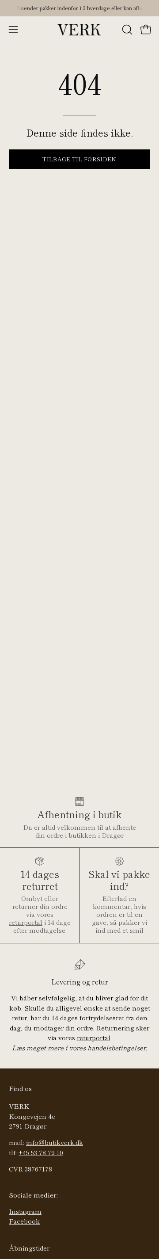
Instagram (25, 1211)
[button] (126, 29)
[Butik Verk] (79, 29)
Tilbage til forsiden (79, 159)
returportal (25, 922)
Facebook (24, 1220)
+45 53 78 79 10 (41, 1152)
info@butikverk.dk (54, 1142)
